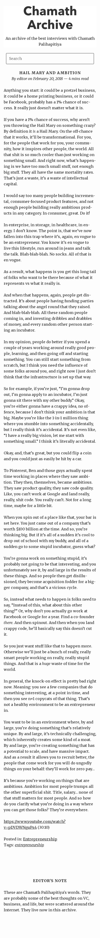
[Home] (50, 32)
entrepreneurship (29, 845)
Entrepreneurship (40, 839)
